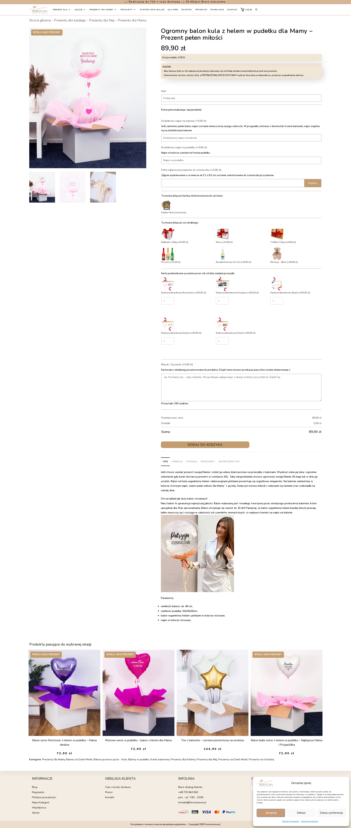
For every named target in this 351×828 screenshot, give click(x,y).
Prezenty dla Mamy (132, 20)
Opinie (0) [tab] (177, 461)
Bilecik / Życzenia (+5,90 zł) (177, 364)
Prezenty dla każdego (70, 20)
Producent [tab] (208, 461)
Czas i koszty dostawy (118, 787)
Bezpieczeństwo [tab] (229, 461)
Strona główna (40, 20)
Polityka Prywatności (290, 821)
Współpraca (39, 807)
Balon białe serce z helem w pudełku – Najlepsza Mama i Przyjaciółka (286, 742)
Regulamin (38, 792)
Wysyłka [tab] (191, 461)
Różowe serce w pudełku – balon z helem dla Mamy (138, 740)
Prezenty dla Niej (101, 20)
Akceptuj (270, 813)
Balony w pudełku (138, 759)
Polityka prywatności (44, 797)
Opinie (35, 812)
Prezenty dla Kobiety (183, 759)
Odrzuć (301, 813)
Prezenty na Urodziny (261, 759)
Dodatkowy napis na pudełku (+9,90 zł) (184, 147)
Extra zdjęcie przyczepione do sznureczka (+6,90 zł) (191, 170)
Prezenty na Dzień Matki (233, 759)
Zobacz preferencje (331, 813)
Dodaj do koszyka (205, 445)
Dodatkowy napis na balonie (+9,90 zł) (183, 121)
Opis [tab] (165, 461)
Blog (34, 787)
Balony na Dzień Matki (79, 759)
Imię (169, 91)
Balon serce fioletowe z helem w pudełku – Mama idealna (64, 742)
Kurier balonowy (159, 759)
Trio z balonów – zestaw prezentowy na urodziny (212, 740)
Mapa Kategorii (40, 802)
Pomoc (109, 792)
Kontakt (109, 797)
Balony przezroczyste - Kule (110, 759)
